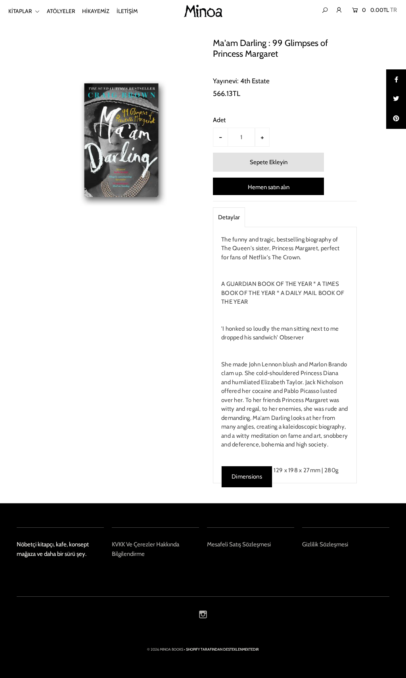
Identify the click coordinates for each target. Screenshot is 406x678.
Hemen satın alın (268, 187)
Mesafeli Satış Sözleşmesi (239, 544)
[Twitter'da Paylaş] (396, 99)
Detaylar (229, 217)
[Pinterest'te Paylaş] (396, 119)
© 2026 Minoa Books (165, 649)
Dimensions (247, 476)
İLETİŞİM (127, 11)
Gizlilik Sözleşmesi (325, 544)
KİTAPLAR (20, 11)
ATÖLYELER (61, 11)
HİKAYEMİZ (95, 11)
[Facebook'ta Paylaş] (396, 79)
